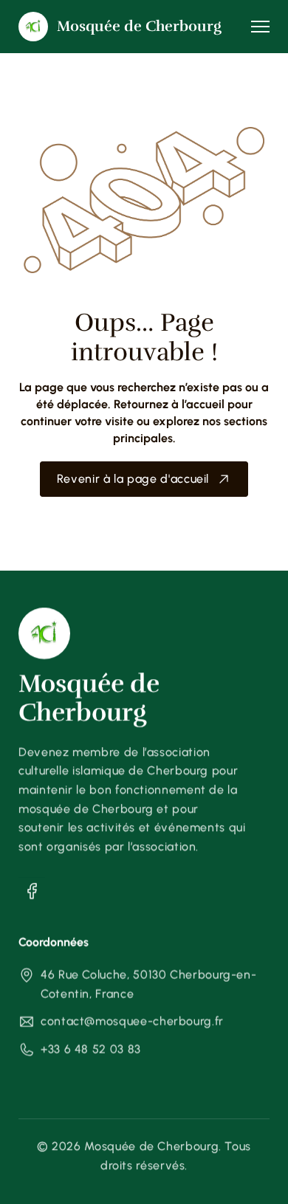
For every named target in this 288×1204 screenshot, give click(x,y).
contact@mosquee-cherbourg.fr (132, 1022)
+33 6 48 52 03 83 (91, 1049)
